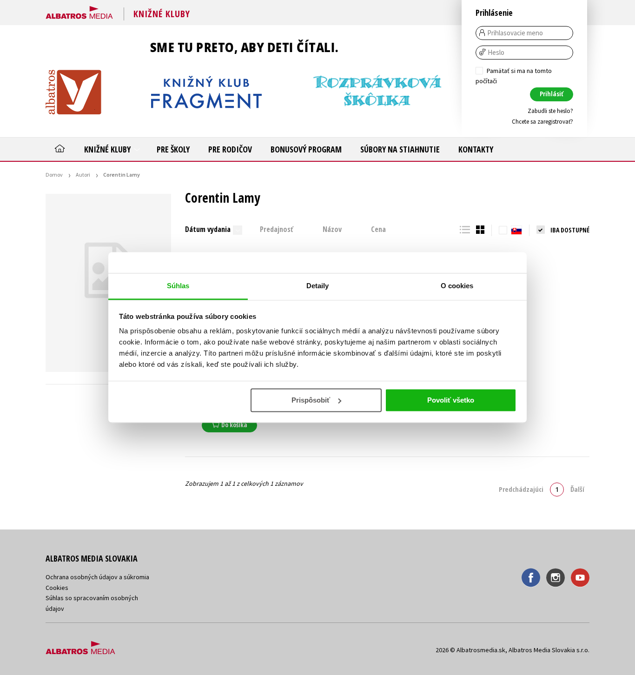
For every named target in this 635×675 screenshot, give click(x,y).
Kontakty (475, 149)
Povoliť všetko (450, 400)
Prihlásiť (551, 93)
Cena (378, 229)
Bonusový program (306, 149)
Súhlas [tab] (178, 286)
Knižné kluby (108, 149)
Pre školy (173, 149)
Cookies (57, 587)
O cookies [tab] (457, 286)
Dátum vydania (208, 229)
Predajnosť (276, 229)
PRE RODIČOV (230, 149)
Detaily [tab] (317, 286)
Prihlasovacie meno (515, 33)
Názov (332, 229)
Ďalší (577, 489)
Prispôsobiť (310, 400)
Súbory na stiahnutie (400, 149)
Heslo (496, 52)
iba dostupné (569, 229)
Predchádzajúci (521, 489)
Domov (54, 174)
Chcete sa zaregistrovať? (542, 122)
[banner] (79, 10)
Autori (83, 174)
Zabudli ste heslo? (550, 111)
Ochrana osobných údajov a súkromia (97, 577)
